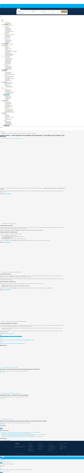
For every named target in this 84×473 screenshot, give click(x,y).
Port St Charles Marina (8, 50)
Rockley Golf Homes (8, 61)
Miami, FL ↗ (6, 118)
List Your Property (51, 445)
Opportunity (5, 38)
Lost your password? (9, 461)
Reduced (66, 13)
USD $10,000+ (7, 99)
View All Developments (8, 72)
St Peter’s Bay (7, 52)
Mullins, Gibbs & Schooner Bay (9, 54)
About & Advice (4, 82)
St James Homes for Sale (8, 55)
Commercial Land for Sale (9, 108)
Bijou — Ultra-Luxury (8, 77)
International (13, 138)
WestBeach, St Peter (8, 80)
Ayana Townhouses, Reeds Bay (9, 78)
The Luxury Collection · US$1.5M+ (10, 34)
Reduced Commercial (8, 106)
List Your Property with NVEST (9, 117)
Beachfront (53, 13)
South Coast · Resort (7, 57)
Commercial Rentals (8, 103)
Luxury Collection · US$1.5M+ (47, 13)
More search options (20, 13)
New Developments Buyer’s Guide (10, 74)
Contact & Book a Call (8, 119)
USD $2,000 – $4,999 (8, 97)
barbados (1, 336)
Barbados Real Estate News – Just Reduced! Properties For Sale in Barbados (14, 395)
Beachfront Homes (8, 36)
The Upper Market (6, 33)
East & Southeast (6, 84)
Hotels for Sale (7, 104)
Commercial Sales (40, 445)
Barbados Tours (13, 367)
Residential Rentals (30, 446)
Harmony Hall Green (8, 62)
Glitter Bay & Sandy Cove (8, 53)
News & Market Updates (8, 124)
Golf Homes (7, 27)
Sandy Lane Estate (8, 30)
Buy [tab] (18, 9)
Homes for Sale (30, 445)
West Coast (56, 13)
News (22, 138)
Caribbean (9, 138)
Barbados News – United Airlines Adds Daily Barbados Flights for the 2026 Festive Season (15, 435)
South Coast (5, 81)
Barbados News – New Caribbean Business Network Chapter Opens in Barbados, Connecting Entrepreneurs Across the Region (21, 434)
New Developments (4, 43)
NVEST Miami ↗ (51, 450)
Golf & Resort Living (6, 26)
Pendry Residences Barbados (9, 76)
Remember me (3, 461)
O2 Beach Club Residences (9, 58)
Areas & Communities (5, 24)
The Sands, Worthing (8, 59)
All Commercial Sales (8, 102)
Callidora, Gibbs (7, 79)
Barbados (3, 132)
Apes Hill (6, 49)
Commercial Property (7, 101)
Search (64, 11)
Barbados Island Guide (8, 123)
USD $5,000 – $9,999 (8, 98)
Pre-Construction (7, 73)
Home (3, 131)
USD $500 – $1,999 (7, 96)
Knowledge (5, 120)
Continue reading (2, 372)
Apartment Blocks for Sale (9, 105)
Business (6, 138)
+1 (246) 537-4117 (62, 445)
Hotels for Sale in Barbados (6, 193)
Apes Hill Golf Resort (8, 28)
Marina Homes (7, 32)
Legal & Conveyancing (8, 122)
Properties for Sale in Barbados (9, 333)
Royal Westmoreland (8, 29)
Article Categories (2, 440)
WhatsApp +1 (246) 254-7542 (63, 446)
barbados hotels (11, 336)
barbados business (6, 336)
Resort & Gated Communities (9, 31)
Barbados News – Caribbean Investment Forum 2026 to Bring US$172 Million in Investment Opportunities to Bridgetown (20, 436)
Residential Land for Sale (9, 25)
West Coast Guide (7, 56)
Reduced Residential (8, 39)
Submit (1, 472)
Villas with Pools (7, 37)
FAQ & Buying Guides (8, 121)
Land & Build (40, 449)
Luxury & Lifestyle (18, 138)
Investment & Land (6, 107)
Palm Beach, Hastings (8, 60)
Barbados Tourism (8, 367)
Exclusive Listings (7, 35)
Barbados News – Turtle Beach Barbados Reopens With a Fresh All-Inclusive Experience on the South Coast (20, 369)
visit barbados (20, 336)
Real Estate (19, 393)
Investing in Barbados (11, 393)
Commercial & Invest (5, 69)
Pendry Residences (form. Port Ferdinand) (11, 51)
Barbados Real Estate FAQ (52, 446)
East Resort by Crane (8, 85)
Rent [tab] (22, 9)
